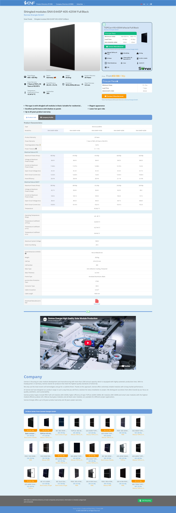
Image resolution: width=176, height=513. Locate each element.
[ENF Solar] (29, 3)
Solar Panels (28, 19)
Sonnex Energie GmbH (111, 29)
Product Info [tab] (32, 117)
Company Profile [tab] (47, 117)
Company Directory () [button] (65, 4)
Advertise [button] (80, 4)
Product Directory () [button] (44, 4)
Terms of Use (77, 508)
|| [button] (148, 4)
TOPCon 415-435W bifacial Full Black (121, 28)
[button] (142, 4)
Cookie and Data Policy (88, 508)
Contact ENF (99, 508)
